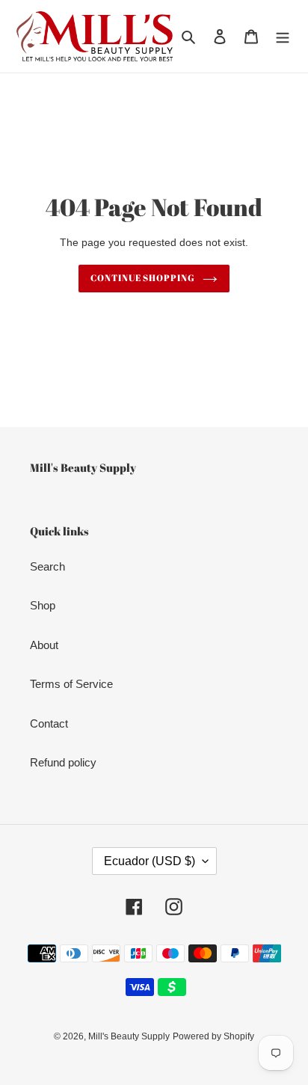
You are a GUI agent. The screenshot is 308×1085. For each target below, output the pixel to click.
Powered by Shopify (213, 1036)
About (44, 645)
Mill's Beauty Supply (129, 1036)
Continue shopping (143, 277)
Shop (42, 605)
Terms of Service (71, 683)
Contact (49, 723)
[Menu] (282, 36)
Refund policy (63, 762)
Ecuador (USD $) (149, 861)
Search (47, 566)
